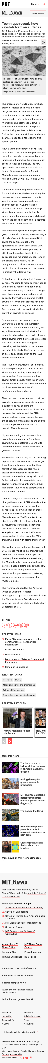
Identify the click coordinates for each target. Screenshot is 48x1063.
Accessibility (16, 1054)
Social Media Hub (10, 1057)
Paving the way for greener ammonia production (30, 782)
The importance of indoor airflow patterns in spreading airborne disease (32, 767)
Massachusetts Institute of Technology (20, 1041)
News (26, 1020)
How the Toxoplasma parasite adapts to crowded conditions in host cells (32, 830)
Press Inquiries (32, 952)
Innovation (7, 1016)
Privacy (5, 1054)
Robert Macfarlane (14, 649)
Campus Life (8, 1020)
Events (16, 1051)
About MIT (29, 1024)
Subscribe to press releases (17, 975)
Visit (4, 1051)
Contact (41, 1051)
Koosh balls (23, 245)
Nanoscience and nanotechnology (19, 695)
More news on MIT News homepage (21, 858)
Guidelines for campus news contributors (17, 991)
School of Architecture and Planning (24, 907)
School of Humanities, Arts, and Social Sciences (25, 917)
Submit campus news (14, 982)
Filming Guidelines (12, 956)
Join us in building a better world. (19, 1032)
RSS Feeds (30, 956)
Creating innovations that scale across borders (31, 845)
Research (7, 680)
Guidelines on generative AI (17, 999)
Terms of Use (9, 952)
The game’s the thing (31, 811)
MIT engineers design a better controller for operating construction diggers (32, 799)
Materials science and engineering (19, 685)
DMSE (18, 680)
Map (10, 1051)
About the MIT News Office (10, 945)
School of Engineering (16, 667)
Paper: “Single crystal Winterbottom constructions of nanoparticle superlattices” (23, 642)
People (24, 1051)
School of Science (14, 927)
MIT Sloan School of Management (23, 922)
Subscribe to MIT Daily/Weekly (19, 968)
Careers (32, 1051)
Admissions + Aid (32, 1016)
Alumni (5, 1024)
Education (6, 1012)
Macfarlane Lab (13, 654)
